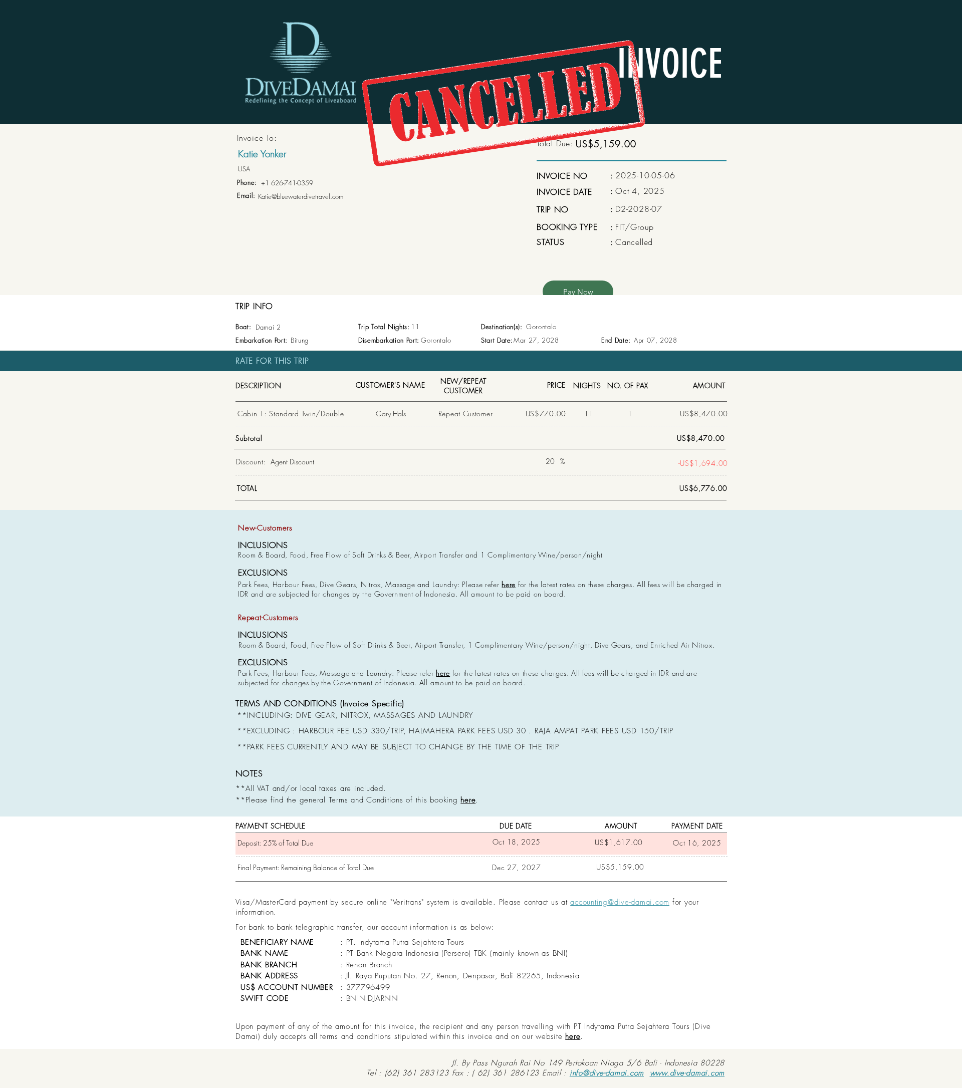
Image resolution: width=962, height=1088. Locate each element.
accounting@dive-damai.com (619, 902)
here (509, 584)
